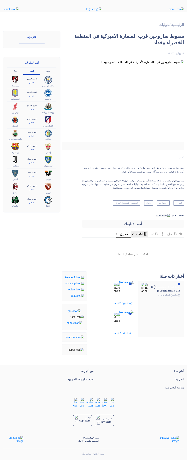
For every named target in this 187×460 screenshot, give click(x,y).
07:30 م (31, 163)
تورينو (48, 192)
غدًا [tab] (15, 71)
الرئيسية (177, 25)
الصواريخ (163, 203)
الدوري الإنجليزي (32, 79)
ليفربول (15, 112)
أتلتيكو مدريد (48, 126)
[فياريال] (15, 119)
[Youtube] (90, 402)
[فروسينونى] (48, 159)
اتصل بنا (179, 379)
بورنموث (15, 86)
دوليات (164, 25)
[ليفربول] (15, 106)
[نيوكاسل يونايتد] (48, 106)
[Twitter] (76, 289)
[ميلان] (15, 186)
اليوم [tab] (32, 71)
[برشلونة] (15, 146)
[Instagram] (97, 402)
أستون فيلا (15, 99)
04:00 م (31, 83)
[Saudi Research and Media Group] (15, 439)
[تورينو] (48, 186)
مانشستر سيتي (48, 86)
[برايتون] (48, 92)
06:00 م (31, 123)
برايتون (48, 99)
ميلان (15, 192)
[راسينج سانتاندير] (15, 132)
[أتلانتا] (48, 199)
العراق (179, 203)
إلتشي (48, 152)
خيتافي (48, 139)
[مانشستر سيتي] (48, 79)
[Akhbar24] (166, 439)
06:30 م (31, 109)
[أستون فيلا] (15, 92)
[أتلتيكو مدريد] (48, 119)
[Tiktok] (82, 402)
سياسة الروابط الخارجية (81, 379)
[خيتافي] (48, 132)
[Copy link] (77, 295)
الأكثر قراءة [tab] (31, 37)
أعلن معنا (179, 371)
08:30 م (31, 136)
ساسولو (15, 206)
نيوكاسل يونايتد (48, 112)
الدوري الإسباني (31, 119)
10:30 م (31, 149)
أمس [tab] (48, 71)
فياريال (15, 126)
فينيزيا (48, 179)
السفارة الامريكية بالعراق (126, 203)
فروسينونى (48, 166)
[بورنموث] (15, 79)
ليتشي (15, 179)
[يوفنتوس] (15, 159)
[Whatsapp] (74, 283)
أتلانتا (48, 206)
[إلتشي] (48, 146)
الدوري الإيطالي (31, 159)
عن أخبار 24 (87, 371)
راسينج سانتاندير (15, 139)
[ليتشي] (15, 173)
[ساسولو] (15, 199)
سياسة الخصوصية (174, 387)
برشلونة (15, 152)
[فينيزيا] (48, 173)
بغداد (148, 203)
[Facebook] (74, 277)
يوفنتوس (15, 166)
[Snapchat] (75, 402)
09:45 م (31, 189)
